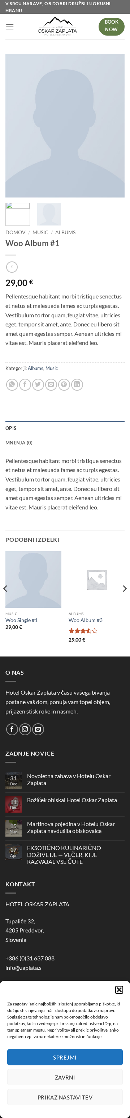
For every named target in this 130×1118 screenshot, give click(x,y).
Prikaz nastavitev (65, 1097)
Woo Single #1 (21, 620)
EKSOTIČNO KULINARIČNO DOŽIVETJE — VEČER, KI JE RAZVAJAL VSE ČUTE (64, 854)
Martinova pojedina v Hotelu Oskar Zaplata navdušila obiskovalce (71, 827)
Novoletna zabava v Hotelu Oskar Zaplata (68, 779)
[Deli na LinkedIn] (77, 385)
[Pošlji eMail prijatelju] (51, 385)
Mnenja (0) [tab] (19, 443)
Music (40, 232)
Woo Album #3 (86, 620)
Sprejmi (65, 1057)
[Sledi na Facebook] (12, 729)
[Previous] (5, 603)
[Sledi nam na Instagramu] (25, 729)
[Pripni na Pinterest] (64, 385)
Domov (15, 232)
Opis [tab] (10, 428)
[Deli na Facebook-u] (25, 385)
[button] (119, 989)
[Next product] (11, 267)
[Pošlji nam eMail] (38, 729)
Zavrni (65, 1077)
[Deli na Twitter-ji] (38, 385)
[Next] (124, 603)
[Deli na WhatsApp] (12, 385)
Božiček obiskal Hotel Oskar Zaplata (72, 799)
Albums (65, 232)
